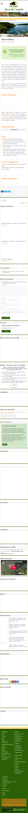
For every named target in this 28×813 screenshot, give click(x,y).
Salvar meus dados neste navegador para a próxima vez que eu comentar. (14, 312)
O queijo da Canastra (18, 758)
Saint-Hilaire (5, 785)
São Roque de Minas (5, 758)
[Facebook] (13, 682)
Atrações (17, 743)
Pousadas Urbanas (5, 742)
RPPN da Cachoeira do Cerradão (8, 412)
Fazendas (3, 738)
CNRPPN (3, 416)
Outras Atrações (18, 749)
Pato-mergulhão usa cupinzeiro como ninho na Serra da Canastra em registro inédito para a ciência (17, 619)
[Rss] (10, 682)
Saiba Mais (5, 444)
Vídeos (4, 786)
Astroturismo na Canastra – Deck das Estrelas (13, 241)
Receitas (16, 759)
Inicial (2, 20)
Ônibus (4, 792)
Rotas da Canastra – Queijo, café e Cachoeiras (14, 223)
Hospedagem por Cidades (7, 744)
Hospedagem (4, 731)
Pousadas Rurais (4, 741)
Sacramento (4, 750)
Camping (3, 733)
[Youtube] (15, 682)
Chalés (3, 737)
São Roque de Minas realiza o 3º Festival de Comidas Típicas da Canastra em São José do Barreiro (18, 632)
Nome (3, 298)
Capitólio (3, 746)
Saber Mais (5, 776)
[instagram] (18, 682)
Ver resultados (14, 387)
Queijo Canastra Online (20, 761)
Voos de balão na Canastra (19, 750)
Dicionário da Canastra (7, 782)
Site (2, 307)
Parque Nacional (18, 746)
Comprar (16, 757)
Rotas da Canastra (18, 741)
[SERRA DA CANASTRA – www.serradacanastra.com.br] (14, 5)
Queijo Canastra (18, 755)
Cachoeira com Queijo (19, 736)
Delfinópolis (3, 549)
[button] (19, 809)
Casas (3, 735)
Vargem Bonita (10, 553)
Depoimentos (5, 780)
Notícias (4, 788)
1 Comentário (12, 41)
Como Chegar (6, 790)
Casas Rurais (4, 736)
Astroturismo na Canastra (19, 733)
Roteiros (7, 20)
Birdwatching (17, 735)
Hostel (3, 740)
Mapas (4, 795)
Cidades (17, 763)
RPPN (2, 415)
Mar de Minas (17, 737)
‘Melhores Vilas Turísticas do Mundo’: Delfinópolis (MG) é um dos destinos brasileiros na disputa (17, 626)
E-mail (3, 302)
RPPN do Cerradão (18, 747)
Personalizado (17, 740)
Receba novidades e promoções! (11, 325)
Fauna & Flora (17, 745)
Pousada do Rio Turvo (7, 115)
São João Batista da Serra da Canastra (19, 549)
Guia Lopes (5, 783)
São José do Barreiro (9, 549)
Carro (4, 793)
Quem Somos (5, 778)
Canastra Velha (18, 752)
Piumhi (3, 749)
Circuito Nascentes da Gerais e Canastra (9, 781)
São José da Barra (5, 751)
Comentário (5, 285)
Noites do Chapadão (7, 259)
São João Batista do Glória (6, 551)
